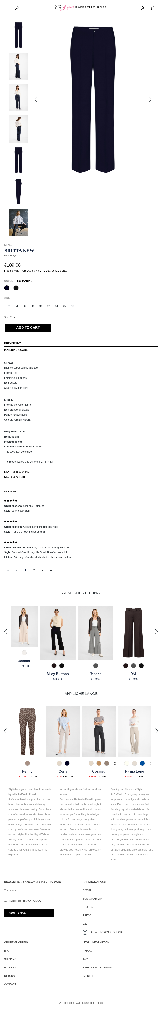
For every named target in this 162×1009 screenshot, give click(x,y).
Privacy (88, 950)
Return (9, 976)
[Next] (150, 100)
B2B (85, 923)
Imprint (88, 976)
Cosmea (98, 771)
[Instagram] (86, 932)
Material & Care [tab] (16, 350)
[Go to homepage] (81, 8)
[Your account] (142, 8)
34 (16, 306)
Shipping (10, 959)
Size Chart (10, 317)
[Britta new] (93, 99)
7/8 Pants (85, 824)
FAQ (6, 950)
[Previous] (36, 100)
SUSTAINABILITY (93, 898)
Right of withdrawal (97, 967)
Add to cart (28, 327)
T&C (85, 959)
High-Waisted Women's (26, 829)
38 (32, 306)
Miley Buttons (58, 674)
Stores (88, 906)
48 (73, 307)
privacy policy (31, 901)
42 (48, 306)
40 (40, 306)
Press (87, 915)
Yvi (133, 674)
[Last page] (50, 570)
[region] (81, 129)
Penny (27, 771)
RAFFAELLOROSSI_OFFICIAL (106, 932)
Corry (63, 771)
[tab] (81, 343)
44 (56, 306)
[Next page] (42, 570)
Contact (10, 984)
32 (9, 307)
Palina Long (134, 771)
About (87, 890)
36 (24, 306)
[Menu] (6, 8)
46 (64, 306)
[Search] (16, 8)
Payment (10, 967)
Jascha (24, 661)
